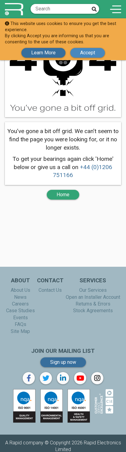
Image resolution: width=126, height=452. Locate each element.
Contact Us (50, 290)
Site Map (20, 331)
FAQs (20, 324)
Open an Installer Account (93, 297)
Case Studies (20, 310)
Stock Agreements (93, 310)
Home (63, 194)
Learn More (43, 53)
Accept (87, 53)
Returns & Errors (93, 304)
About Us (20, 290)
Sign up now (63, 362)
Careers (20, 304)
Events (20, 317)
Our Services (93, 290)
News (20, 297)
